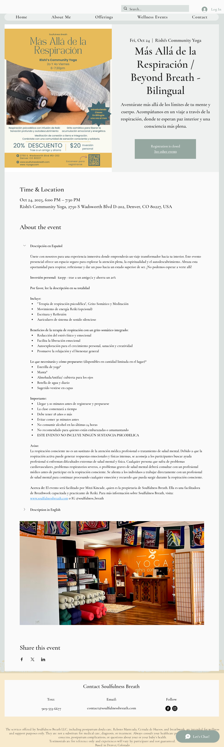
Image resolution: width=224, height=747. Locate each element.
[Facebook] (168, 708)
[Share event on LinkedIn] (43, 659)
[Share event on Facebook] (22, 659)
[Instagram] (174, 708)
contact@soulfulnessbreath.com (111, 708)
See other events (165, 151)
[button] (112, 246)
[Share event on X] (32, 659)
